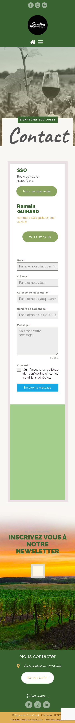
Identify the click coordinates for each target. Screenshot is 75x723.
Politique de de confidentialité (27, 719)
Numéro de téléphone (32, 309)
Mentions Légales (54, 719)
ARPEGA (58, 715)
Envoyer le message (37, 387)
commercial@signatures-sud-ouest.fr (36, 220)
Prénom (22, 276)
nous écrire (37, 677)
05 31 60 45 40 (40, 236)
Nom (20, 260)
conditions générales (36, 377)
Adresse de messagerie (33, 292)
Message (23, 325)
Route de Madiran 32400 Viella (42, 666)
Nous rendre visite (36, 191)
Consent (23, 365)
